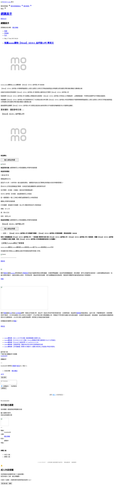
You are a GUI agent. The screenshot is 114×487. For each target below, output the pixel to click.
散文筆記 (14, 371)
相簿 (5, 31)
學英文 (3, 326)
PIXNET (44, 462)
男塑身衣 (25, 273)
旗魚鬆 (79, 313)
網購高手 (6, 13)
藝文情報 (15, 27)
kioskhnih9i (4, 356)
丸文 (10, 313)
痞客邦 (14, 366)
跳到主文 (3, 18)
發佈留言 (3, 388)
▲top (2, 374)
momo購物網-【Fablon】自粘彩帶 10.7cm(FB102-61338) (21, 342)
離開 (10, 483)
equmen (13, 273)
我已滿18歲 (4, 483)
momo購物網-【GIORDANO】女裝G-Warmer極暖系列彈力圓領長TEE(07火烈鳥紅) (30, 340)
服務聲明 (74, 462)
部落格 (6, 33)
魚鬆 (2, 279)
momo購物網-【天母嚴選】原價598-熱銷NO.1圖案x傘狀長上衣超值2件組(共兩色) (29, 346)
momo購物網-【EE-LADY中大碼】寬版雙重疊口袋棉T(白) (22, 338)
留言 (18, 366)
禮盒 (15, 321)
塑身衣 (3, 261)
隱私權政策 (67, 462)
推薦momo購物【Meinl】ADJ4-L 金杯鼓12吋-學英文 (29, 43)
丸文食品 (18, 313)
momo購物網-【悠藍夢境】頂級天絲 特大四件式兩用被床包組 (23, 344)
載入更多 (3, 377)
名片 (5, 35)
